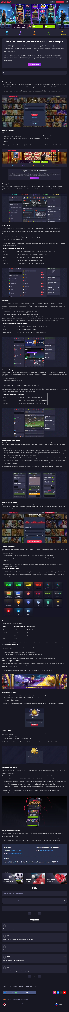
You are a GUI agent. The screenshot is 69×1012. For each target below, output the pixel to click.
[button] (67, 16)
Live (10, 986)
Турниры (21, 986)
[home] (6, 2)
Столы (15, 986)
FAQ (35, 986)
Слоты (5, 986)
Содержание (29, 986)
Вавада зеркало (34, 64)
